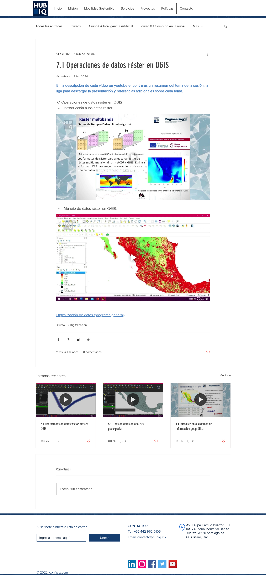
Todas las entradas (49, 26)
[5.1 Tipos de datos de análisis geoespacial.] (133, 400)
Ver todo (225, 375)
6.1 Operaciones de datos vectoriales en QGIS (64, 426)
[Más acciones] (207, 53)
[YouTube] (173, 564)
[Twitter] (162, 564)
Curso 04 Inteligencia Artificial (111, 26)
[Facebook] (152, 564)
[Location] (182, 527)
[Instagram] (142, 564)
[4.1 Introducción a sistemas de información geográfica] (201, 400)
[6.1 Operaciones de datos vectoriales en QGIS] (66, 400)
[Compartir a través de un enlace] (89, 339)
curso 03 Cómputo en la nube (163, 26)
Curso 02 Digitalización (72, 325)
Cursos (76, 26)
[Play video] (133, 157)
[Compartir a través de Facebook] (58, 339)
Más (196, 26)
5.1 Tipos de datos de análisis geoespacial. (126, 426)
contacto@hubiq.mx (151, 537)
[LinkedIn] (132, 564)
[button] (226, 26)
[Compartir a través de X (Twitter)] (68, 339)
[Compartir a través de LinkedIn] (79, 339)
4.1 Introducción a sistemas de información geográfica (194, 426)
